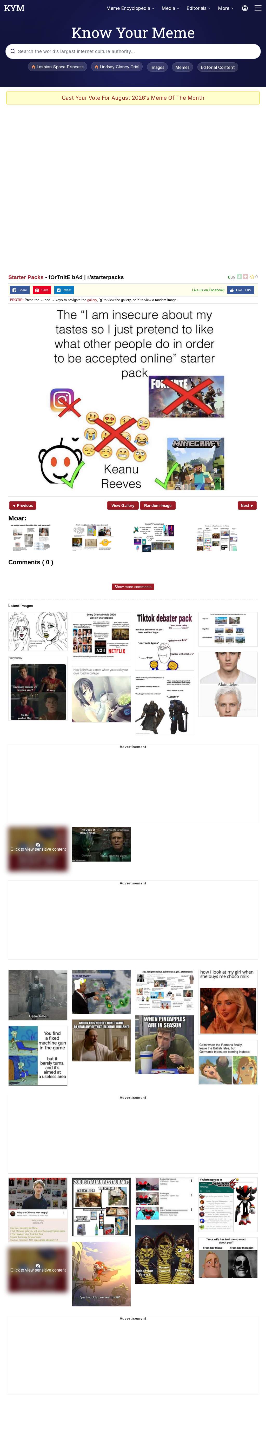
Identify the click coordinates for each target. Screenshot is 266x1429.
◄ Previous (22, 505)
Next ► (247, 505)
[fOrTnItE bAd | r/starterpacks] (133, 399)
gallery (92, 300)
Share (21, 290)
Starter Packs (26, 277)
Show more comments (133, 587)
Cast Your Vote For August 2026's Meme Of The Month (133, 98)
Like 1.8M (242, 290)
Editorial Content (218, 67)
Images (157, 67)
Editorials (196, 8)
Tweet (66, 290)
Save (44, 290)
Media (168, 8)
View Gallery (122, 505)
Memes (182, 67)
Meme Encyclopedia (128, 8)
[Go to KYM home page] (14, 9)
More (224, 8)
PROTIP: (17, 300)
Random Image (157, 505)
